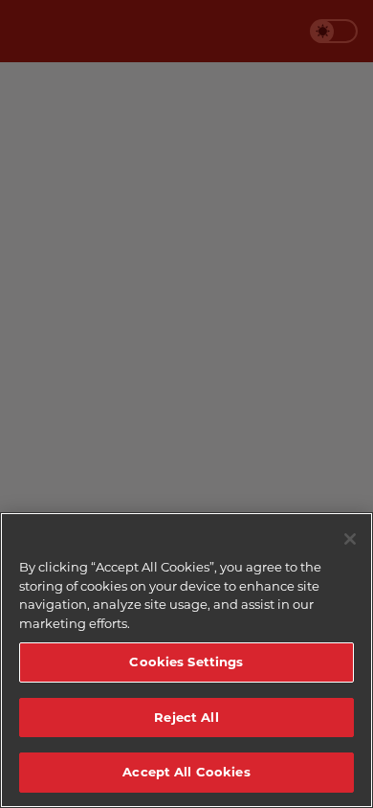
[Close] (350, 539)
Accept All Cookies (186, 771)
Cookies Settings (186, 661)
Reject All (186, 717)
